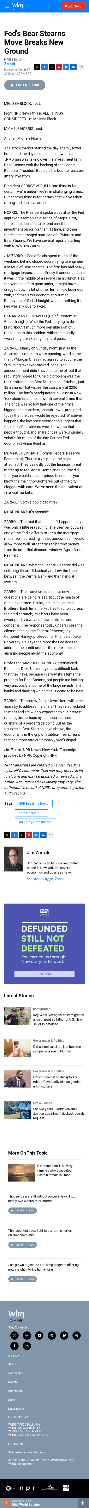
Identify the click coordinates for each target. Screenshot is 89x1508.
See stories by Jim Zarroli (46, 878)
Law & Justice (42, 1103)
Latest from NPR (31, 813)
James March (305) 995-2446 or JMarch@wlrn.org (41, 1460)
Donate (13, 1382)
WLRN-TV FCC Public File (24, 1424)
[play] (6, 1503)
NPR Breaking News (33, 803)
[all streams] (83, 1503)
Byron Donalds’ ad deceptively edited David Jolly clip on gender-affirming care (57, 1081)
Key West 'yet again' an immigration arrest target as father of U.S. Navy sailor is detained (58, 1019)
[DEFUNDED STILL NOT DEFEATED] (44, 944)
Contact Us (15, 1373)
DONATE (75, 6)
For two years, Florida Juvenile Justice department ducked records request (59, 1113)
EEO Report (15, 1444)
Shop (11, 1400)
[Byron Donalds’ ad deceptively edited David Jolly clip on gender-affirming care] (17, 1079)
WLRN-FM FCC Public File (24, 1428)
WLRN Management (21, 1463)
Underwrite (15, 1391)
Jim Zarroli (14, 61)
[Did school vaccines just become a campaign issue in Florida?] (17, 1048)
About (12, 1364)
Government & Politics (48, 1040)
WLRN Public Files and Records (28, 1435)
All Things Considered (35, 822)
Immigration (41, 1009)
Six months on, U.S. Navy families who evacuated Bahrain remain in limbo (55, 1170)
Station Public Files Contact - (26, 1452)
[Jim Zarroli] (13, 859)
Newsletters (16, 1408)
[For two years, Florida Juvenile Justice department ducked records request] (17, 1110)
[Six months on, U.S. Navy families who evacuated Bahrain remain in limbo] (21, 1173)
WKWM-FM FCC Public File (25, 1431)
